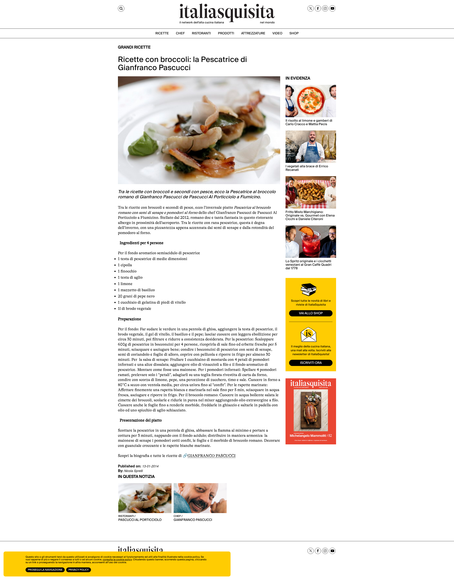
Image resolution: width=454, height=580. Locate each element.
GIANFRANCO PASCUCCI (211, 455)
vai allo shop (311, 313)
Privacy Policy (78, 570)
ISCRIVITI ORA (311, 363)
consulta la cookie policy (117, 560)
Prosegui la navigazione (45, 570)
